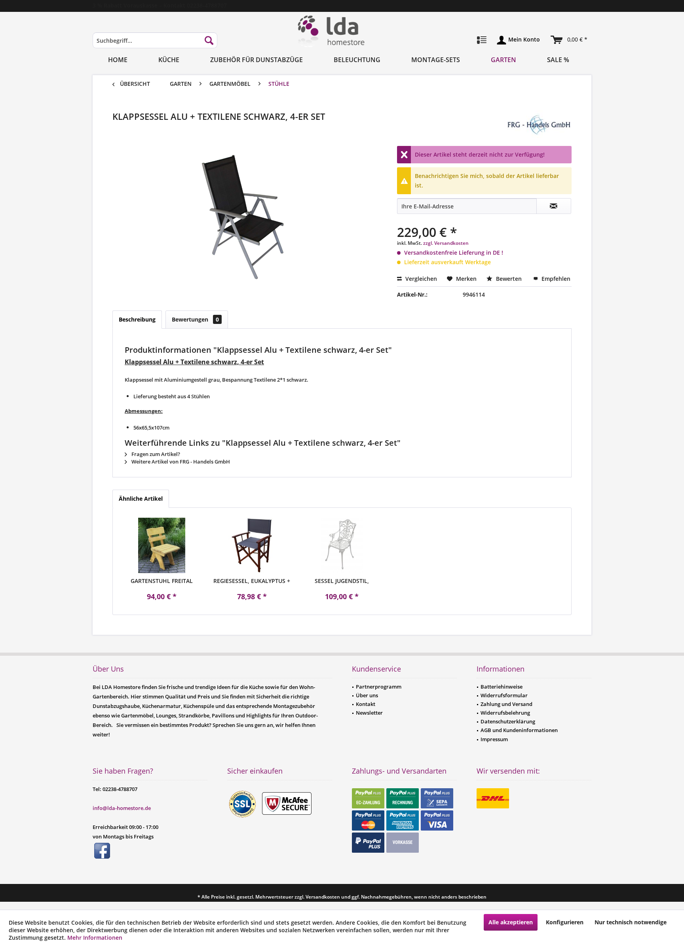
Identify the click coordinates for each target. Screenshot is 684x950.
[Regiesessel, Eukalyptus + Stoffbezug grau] (252, 545)
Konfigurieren (564, 922)
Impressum (494, 739)
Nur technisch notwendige (631, 922)
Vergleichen (420, 278)
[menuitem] (155, 44)
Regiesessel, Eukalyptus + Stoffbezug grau (251, 581)
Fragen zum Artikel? (155, 454)
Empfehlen (555, 278)
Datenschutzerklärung (508, 721)
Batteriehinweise (501, 686)
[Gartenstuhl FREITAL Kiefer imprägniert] (162, 545)
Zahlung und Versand (506, 704)
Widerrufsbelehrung (505, 712)
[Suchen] (209, 40)
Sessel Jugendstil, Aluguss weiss (342, 581)
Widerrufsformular (504, 695)
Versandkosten (323, 896)
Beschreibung (137, 319)
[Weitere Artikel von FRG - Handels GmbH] (538, 124)
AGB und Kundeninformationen (519, 730)
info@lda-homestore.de (122, 808)
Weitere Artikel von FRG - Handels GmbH (180, 461)
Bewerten (508, 278)
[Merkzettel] (481, 40)
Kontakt (365, 704)
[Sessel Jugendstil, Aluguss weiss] (342, 545)
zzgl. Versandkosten (446, 243)
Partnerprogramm (378, 686)
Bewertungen (195, 319)
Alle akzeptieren (510, 922)
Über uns (367, 695)
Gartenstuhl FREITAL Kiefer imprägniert (162, 581)
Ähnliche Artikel (141, 498)
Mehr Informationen (94, 937)
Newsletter (369, 712)
